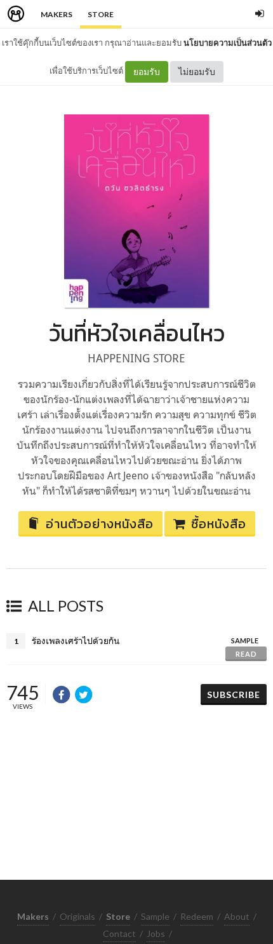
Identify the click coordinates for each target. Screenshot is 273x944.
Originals (77, 916)
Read (246, 654)
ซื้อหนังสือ (218, 523)
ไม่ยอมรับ (196, 71)
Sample (155, 916)
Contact (119, 933)
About (237, 916)
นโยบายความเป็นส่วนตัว (227, 43)
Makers (56, 14)
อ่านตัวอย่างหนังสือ (100, 523)
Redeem (196, 916)
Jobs (156, 933)
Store (101, 14)
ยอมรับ (146, 71)
